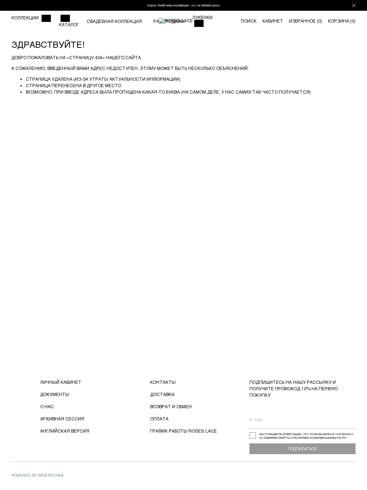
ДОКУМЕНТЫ (54, 394)
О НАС (47, 406)
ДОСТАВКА (162, 394)
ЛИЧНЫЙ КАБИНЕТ (60, 382)
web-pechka (50, 475)
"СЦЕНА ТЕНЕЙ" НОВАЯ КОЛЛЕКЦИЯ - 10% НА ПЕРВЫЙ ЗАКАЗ (183, 5)
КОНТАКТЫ (163, 382)
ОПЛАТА (159, 418)
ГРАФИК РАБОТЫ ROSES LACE (183, 430)
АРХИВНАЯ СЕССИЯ (62, 418)
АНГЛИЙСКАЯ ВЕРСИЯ (64, 430)
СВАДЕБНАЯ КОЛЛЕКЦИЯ (114, 21)
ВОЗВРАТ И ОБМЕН (171, 406)
